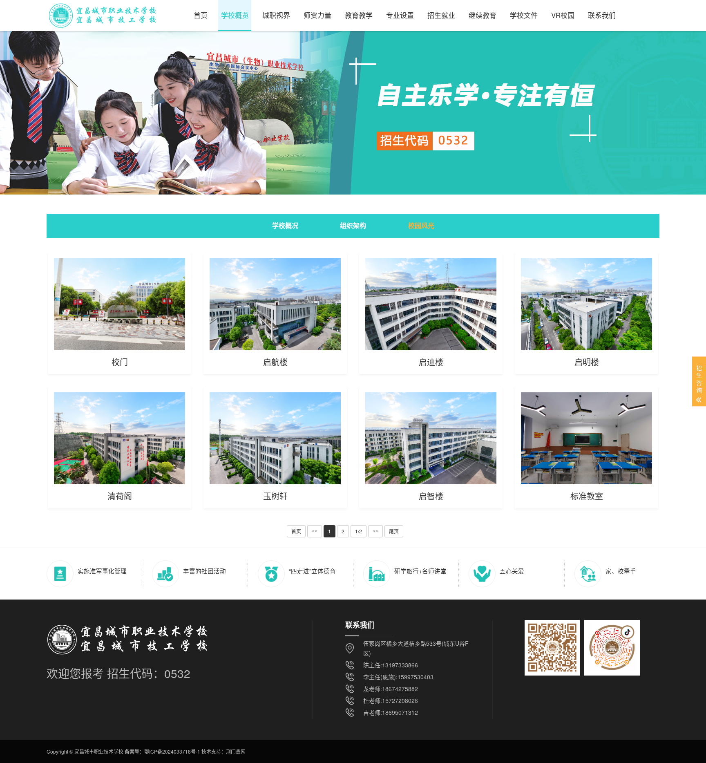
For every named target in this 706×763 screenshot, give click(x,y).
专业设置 (400, 15)
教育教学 (359, 15)
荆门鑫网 (236, 751)
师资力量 (317, 15)
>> (375, 531)
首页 (201, 15)
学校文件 (524, 15)
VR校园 (562, 15)
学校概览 (235, 15)
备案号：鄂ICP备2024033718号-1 (162, 751)
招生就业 (441, 15)
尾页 (394, 531)
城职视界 (276, 15)
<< (314, 531)
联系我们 (602, 15)
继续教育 (482, 15)
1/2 (358, 531)
